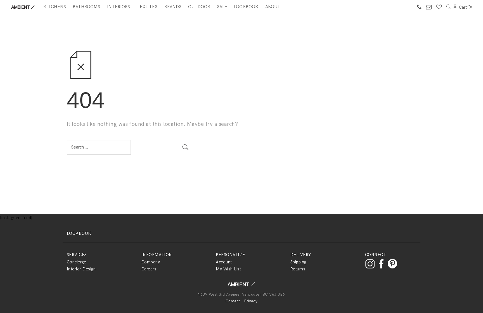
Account (224, 262)
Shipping (298, 262)
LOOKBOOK (79, 233)
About (272, 7)
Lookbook (246, 7)
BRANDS (172, 7)
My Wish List (228, 269)
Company (150, 262)
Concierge (76, 262)
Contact (233, 301)
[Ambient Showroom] (241, 286)
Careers (148, 269)
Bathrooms (86, 7)
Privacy (250, 301)
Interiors (118, 7)
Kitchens (54, 7)
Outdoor (199, 7)
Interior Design (81, 269)
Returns (297, 269)
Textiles (147, 7)
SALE (222, 7)
